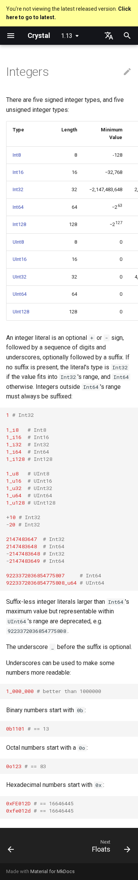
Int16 (18, 172)
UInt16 (19, 259)
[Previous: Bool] (11, 848)
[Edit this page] (127, 72)
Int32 (18, 189)
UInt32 (19, 277)
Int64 (18, 207)
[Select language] (109, 35)
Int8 (17, 155)
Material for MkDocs (52, 871)
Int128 (19, 224)
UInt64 (19, 294)
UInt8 (18, 242)
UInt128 (21, 312)
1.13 (66, 35)
